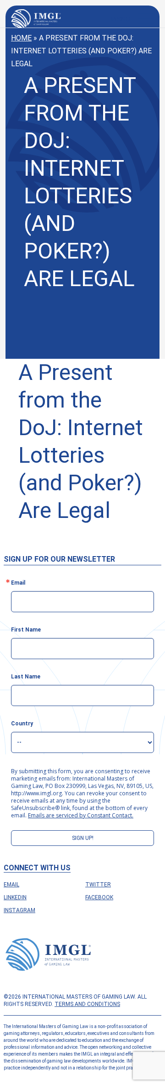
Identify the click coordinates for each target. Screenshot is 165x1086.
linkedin (15, 897)
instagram (19, 910)
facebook (99, 897)
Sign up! (83, 838)
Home (21, 38)
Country (22, 723)
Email (11, 884)
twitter (98, 884)
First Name (26, 629)
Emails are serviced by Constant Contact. (80, 815)
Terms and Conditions (87, 1004)
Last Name (25, 676)
